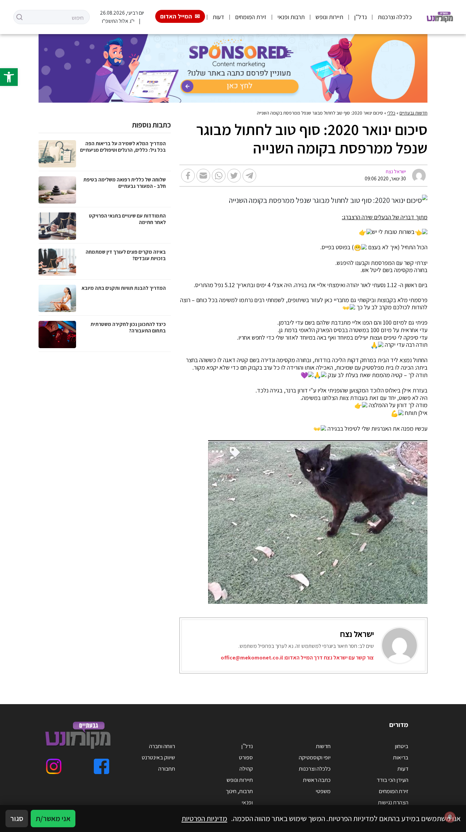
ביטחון (401, 746)
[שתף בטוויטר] (234, 175)
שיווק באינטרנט (158, 757)
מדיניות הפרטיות (204, 818)
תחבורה (166, 768)
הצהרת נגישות (393, 802)
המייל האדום (176, 16)
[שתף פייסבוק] (188, 175)
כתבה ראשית (317, 780)
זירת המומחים (250, 17)
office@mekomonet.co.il (252, 657)
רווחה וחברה (162, 746)
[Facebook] (101, 766)
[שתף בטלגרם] (249, 175)
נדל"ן (360, 17)
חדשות (323, 746)
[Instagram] (53, 766)
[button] (9, 77)
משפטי (323, 791)
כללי (391, 113)
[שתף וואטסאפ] (218, 175)
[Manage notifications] (450, 817)
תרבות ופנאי (291, 17)
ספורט (246, 757)
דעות (218, 17)
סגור (16, 818)
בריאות (400, 757)
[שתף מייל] (203, 175)
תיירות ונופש (329, 17)
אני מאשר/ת (53, 818)
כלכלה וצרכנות (395, 17)
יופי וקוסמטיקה (315, 757)
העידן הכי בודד (392, 780)
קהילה (246, 768)
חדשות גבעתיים (413, 113)
